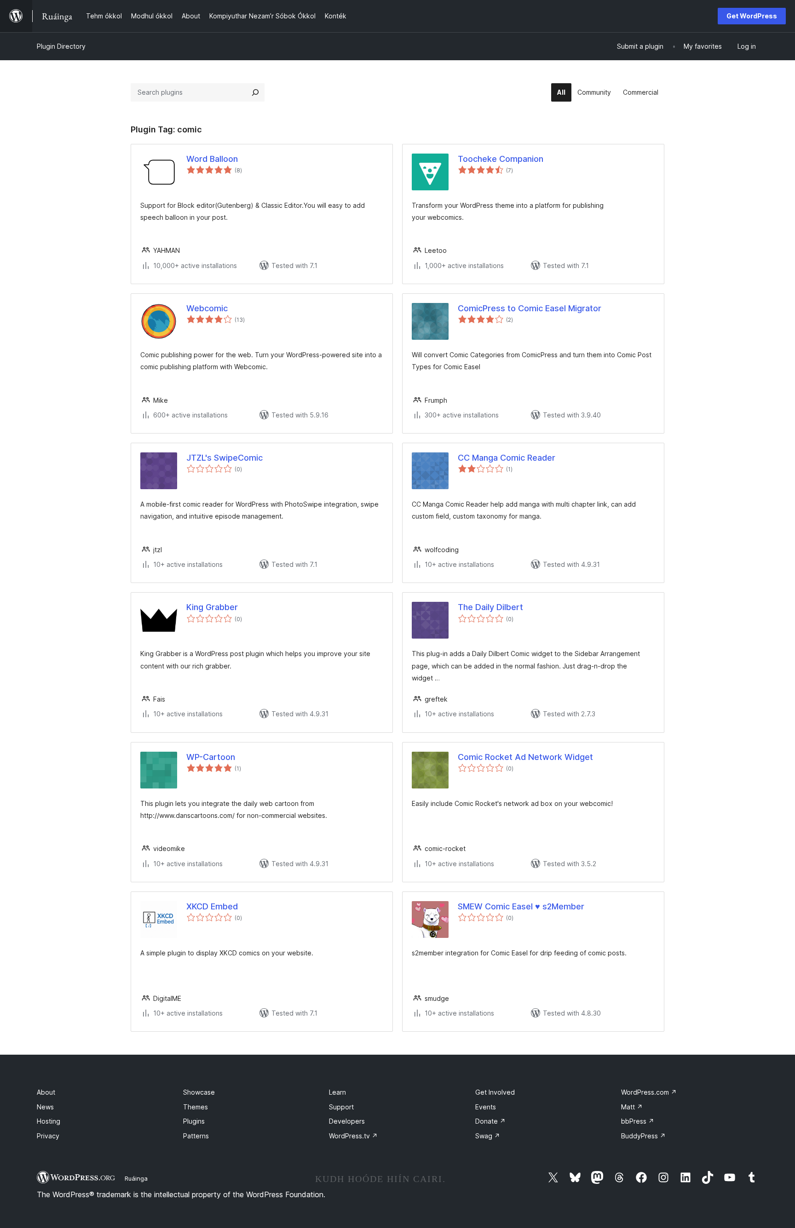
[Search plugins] (255, 92)
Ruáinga (136, 1178)
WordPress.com (649, 1092)
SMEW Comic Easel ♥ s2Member (521, 906)
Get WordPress (751, 16)
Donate (490, 1121)
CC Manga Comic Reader (506, 458)
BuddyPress (643, 1136)
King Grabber (212, 607)
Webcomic (207, 308)
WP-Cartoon (210, 757)
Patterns (196, 1136)
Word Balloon (212, 159)
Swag (487, 1136)
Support (341, 1107)
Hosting (48, 1121)
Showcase (199, 1092)
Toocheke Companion (500, 159)
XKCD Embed (212, 906)
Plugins (194, 1121)
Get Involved (495, 1092)
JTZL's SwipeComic (224, 458)
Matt (632, 1107)
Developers (347, 1121)
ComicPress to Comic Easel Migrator (529, 308)
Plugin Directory (61, 46)
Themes (195, 1107)
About (46, 1092)
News (45, 1107)
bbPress (637, 1121)
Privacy (48, 1136)
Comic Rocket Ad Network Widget (525, 757)
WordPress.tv (353, 1136)
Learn (337, 1092)
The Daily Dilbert (490, 607)
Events (485, 1107)
